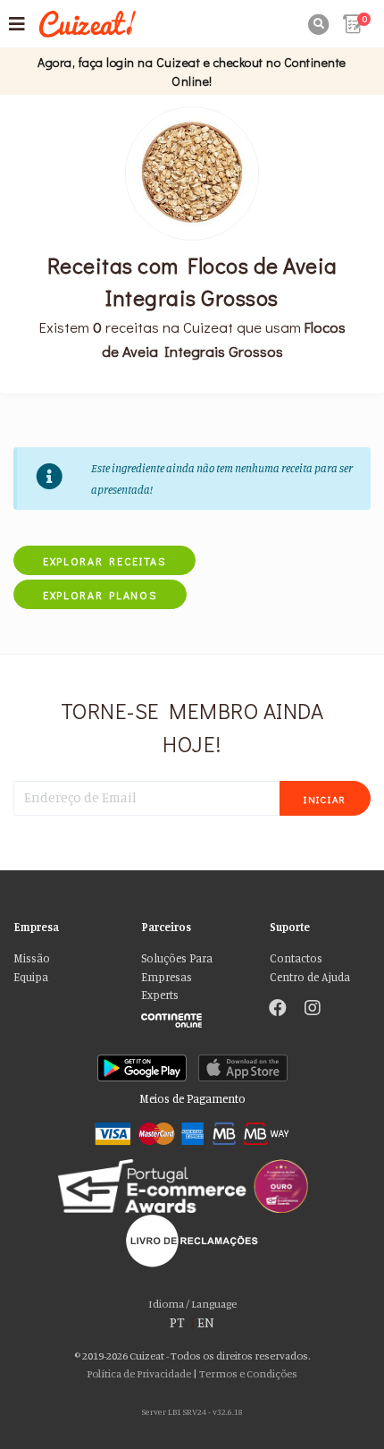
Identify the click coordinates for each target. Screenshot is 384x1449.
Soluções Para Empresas (177, 967)
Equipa (30, 977)
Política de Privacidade (139, 1373)
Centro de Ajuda (310, 977)
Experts (160, 995)
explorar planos (100, 595)
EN (205, 1322)
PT (177, 1322)
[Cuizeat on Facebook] (277, 1010)
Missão (31, 958)
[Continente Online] (191, 1016)
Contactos (296, 958)
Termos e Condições (248, 1373)
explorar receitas (104, 561)
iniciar (325, 799)
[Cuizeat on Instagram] (312, 1010)
